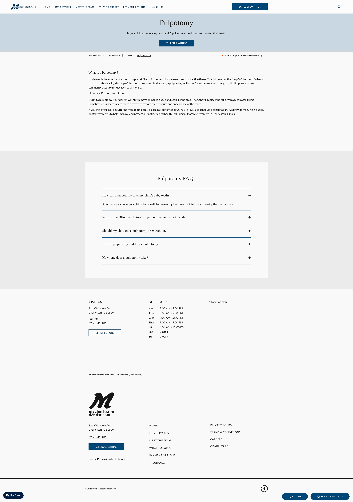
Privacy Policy (221, 425)
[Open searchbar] (339, 7)
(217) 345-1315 (143, 55)
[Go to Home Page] (23, 7)
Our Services (62, 7)
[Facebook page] (264, 488)
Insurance (156, 7)
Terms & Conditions (225, 432)
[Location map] (236, 329)
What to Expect (109, 7)
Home (46, 7)
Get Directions (105, 332)
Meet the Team (85, 7)
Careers (216, 439)
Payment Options (134, 7)
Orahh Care (219, 446)
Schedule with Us (250, 6)
